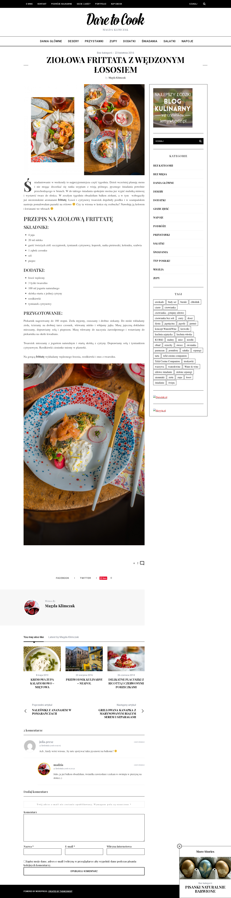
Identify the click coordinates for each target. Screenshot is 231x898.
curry (180, 318)
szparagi (197, 350)
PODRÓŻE (159, 226)
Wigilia (158, 269)
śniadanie (159, 382)
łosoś (188, 377)
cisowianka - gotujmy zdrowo (169, 312)
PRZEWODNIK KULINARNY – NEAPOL (84, 681)
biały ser (172, 301)
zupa (179, 377)
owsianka (191, 345)
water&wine (174, 366)
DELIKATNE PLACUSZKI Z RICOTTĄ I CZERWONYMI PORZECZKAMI (126, 683)
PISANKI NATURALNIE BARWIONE (205, 889)
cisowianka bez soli (164, 318)
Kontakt (42, 4)
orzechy (168, 345)
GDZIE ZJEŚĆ (161, 208)
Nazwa (29, 846)
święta (171, 382)
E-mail (70, 846)
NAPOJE (158, 217)
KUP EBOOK (116, 4)
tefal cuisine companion (175, 355)
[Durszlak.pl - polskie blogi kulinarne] (160, 397)
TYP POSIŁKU (161, 260)
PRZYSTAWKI (161, 234)
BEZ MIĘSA (160, 174)
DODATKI (159, 200)
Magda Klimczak (117, 77)
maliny (170, 339)
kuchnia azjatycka (164, 334)
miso (180, 339)
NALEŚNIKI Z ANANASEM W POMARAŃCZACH (51, 709)
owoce (179, 345)
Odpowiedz (139, 742)
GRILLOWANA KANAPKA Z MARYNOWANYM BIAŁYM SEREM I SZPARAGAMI (117, 711)
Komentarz (30, 812)
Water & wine (191, 366)
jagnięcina (170, 323)
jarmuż (193, 323)
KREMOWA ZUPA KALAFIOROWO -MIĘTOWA (42, 683)
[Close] (179, 846)
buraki (183, 301)
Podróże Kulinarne (61, 4)
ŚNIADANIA (160, 252)
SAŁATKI (158, 243)
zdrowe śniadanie (163, 372)
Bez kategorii (163, 165)
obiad (157, 345)
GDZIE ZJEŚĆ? (84, 4)
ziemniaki (160, 377)
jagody (182, 323)
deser (190, 318)
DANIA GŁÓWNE (163, 182)
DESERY (158, 191)
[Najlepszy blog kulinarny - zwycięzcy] (172, 126)
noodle (190, 339)
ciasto (158, 307)
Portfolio (100, 4)
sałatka (185, 350)
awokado (159, 301)
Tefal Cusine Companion (167, 361)
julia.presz (46, 742)
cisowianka (170, 307)
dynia (157, 323)
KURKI (159, 339)
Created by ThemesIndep (60, 891)
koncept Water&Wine (165, 328)
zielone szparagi (184, 372)
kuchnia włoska (184, 334)
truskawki (189, 361)
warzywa (159, 366)
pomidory (173, 350)
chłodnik (195, 301)
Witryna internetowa (119, 846)
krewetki (185, 328)
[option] (42, 667)
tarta (157, 355)
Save (105, 578)
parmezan (160, 350)
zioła (171, 377)
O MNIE (29, 4)
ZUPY (156, 278)
